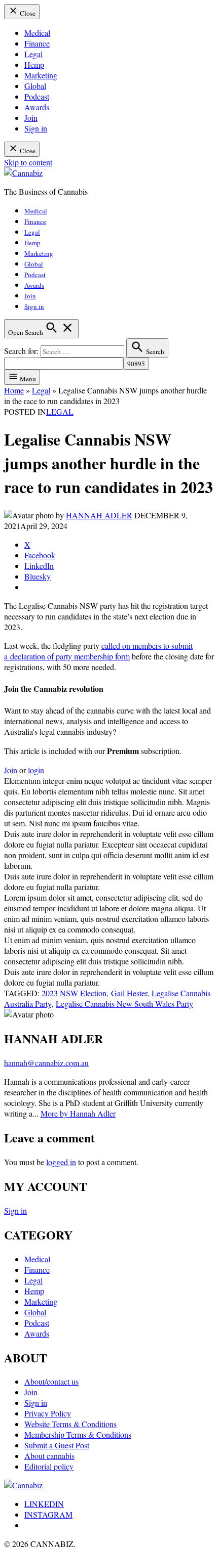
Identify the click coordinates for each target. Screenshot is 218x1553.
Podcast (36, 96)
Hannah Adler (99, 515)
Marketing (40, 75)
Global (35, 85)
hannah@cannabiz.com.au (46, 1062)
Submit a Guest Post (56, 1445)
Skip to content (28, 162)
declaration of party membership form (70, 656)
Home (14, 390)
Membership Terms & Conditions (77, 1434)
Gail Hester (129, 993)
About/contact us (51, 1381)
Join (31, 117)
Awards (36, 107)
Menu (27, 378)
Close (26, 13)
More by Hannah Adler (78, 1113)
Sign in (35, 128)
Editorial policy (49, 1466)
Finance (37, 43)
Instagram (48, 1514)
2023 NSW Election (74, 993)
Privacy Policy (47, 1413)
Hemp (34, 64)
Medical (37, 32)
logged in (61, 1162)
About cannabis (49, 1455)
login (36, 770)
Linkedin (44, 1503)
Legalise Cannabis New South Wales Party (124, 1003)
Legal (33, 54)
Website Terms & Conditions (70, 1423)
